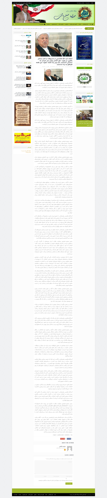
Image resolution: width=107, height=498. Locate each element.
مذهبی (66, 24)
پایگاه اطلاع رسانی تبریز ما (26, 150)
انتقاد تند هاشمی (60, 435)
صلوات (84, 87)
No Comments (52, 66)
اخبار (56, 66)
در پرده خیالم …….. (22, 35)
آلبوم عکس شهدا (73, 24)
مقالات (92, 3)
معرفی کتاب (61, 24)
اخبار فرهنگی (85, 24)
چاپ (47, 66)
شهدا (80, 24)
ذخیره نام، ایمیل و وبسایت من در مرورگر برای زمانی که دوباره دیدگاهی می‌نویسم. (55, 480)
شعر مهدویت (54, 24)
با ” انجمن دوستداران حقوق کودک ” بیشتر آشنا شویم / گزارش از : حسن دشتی (21, 66)
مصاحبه (48, 24)
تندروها (55, 435)
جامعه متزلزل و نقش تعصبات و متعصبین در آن (20, 56)
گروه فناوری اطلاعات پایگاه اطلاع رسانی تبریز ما (78, 494)
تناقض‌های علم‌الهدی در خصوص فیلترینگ (39, 28)
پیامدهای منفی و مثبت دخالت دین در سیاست (20, 41)
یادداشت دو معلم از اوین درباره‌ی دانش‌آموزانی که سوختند (78, 28)
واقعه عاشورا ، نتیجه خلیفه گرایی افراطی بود (21, 51)
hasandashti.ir (67, 435)
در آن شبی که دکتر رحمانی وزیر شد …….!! (20, 46)
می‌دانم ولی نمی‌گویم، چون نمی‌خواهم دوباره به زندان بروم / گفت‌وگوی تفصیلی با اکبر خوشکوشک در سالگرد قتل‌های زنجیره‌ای (22, 95)
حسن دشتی (67, 66)
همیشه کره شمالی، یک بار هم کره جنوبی (20, 72)
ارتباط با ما (41, 24)
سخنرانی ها (88, 3)
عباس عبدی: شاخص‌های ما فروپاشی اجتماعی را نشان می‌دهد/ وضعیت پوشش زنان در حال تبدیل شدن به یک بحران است (20, 78)
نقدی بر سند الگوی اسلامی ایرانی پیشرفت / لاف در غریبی (57, 28)
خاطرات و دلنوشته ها (80, 3)
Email (44, 66)
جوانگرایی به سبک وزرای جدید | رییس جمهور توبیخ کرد (22, 28)
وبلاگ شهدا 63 (28, 152)
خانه (90, 24)
